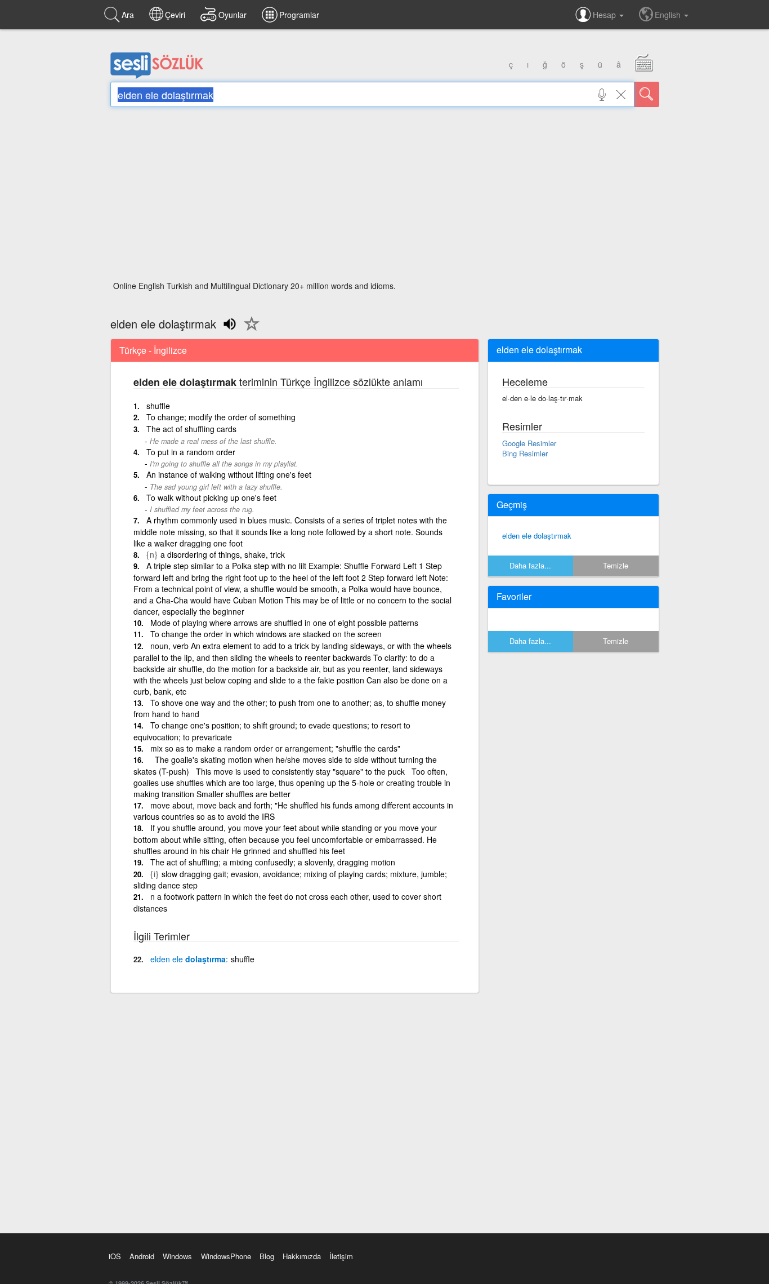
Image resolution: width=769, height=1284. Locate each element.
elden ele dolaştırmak (536, 535)
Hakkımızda (302, 1256)
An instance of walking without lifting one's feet (228, 474)
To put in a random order (190, 451)
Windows (177, 1256)
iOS (115, 1256)
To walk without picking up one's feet (211, 497)
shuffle (158, 405)
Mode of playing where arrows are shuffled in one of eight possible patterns (284, 622)
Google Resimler (529, 443)
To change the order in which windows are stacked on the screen (266, 633)
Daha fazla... (530, 565)
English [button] (669, 14)
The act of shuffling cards (191, 428)
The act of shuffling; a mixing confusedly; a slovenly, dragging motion (272, 862)
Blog (267, 1256)
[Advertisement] (384, 197)
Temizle (615, 565)
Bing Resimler (525, 453)
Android (141, 1256)
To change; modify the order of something (221, 417)
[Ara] (646, 94)
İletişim (341, 1256)
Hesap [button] (605, 14)
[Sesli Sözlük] (157, 76)
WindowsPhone (226, 1256)
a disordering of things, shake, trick (222, 554)
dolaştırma (188, 959)
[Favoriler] (249, 330)
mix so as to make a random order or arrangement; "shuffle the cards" (275, 748)
